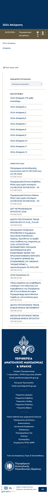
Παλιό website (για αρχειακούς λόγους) (24, 417)
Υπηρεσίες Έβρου (24, 408)
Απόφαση (7, 48)
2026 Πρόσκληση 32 (19, 275)
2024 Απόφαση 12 (18, 152)
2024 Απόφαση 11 (18, 146)
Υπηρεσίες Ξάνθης (24, 401)
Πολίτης (24, 436)
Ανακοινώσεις (24, 423)
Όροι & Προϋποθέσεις (35, 456)
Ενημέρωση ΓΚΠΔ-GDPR (24, 442)
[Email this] (37, 32)
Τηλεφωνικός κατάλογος (24, 420)
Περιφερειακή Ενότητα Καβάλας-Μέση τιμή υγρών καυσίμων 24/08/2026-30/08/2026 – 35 (25, 184)
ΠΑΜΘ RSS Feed (17, 163)
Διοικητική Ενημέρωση (24, 426)
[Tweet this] (37, 34)
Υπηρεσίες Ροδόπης (24, 404)
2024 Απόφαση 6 (18, 118)
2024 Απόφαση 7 (18, 124)
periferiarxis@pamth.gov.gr (27, 378)
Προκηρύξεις (24, 439)
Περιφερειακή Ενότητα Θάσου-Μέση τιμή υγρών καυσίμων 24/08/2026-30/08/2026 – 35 (24, 198)
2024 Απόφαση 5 (18, 112)
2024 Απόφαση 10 (18, 141)
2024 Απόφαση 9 (18, 135)
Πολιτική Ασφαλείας (15, 456)
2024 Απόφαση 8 (18, 129)
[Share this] (42, 32)
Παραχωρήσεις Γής (24, 433)
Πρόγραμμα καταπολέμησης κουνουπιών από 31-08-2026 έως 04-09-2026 (25, 171)
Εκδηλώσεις (24, 430)
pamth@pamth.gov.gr (26, 386)
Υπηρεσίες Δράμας (24, 395)
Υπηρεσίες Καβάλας (24, 398)
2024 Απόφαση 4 (18, 107)
